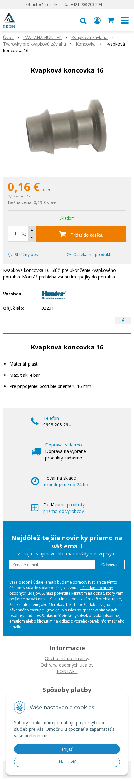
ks (24, 234)
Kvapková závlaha (89, 37)
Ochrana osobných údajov (67, 665)
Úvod (8, 37)
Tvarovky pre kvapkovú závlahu (34, 44)
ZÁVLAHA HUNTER (42, 37)
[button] (83, 20)
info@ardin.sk (45, 4)
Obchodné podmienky (67, 658)
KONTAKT (67, 671)
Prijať (67, 749)
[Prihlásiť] (97, 20)
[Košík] (111, 20)
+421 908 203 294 (86, 4)
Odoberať (109, 564)
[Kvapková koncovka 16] (67, 127)
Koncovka (86, 44)
